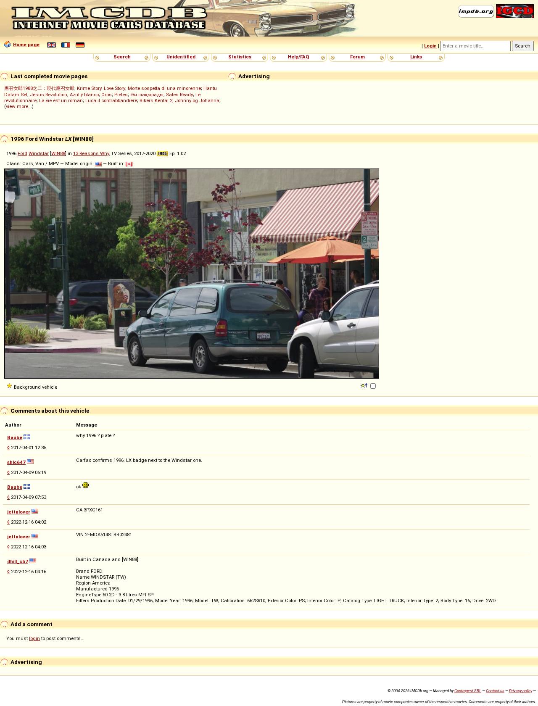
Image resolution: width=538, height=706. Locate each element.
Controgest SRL (467, 690)
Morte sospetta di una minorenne (164, 88)
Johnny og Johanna (197, 100)
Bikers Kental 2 (156, 100)
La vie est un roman (61, 100)
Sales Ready (179, 94)
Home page (26, 44)
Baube (14, 437)
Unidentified (180, 57)
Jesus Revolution (48, 94)
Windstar (39, 153)
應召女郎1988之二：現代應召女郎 (39, 88)
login (34, 638)
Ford (22, 153)
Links (416, 57)
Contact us (495, 690)
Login (430, 46)
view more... (19, 106)
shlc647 (16, 462)
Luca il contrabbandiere (111, 100)
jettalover (18, 512)
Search (122, 57)
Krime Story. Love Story (101, 88)
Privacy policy (520, 690)
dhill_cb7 (17, 561)
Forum (357, 57)
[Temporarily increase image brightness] (365, 385)
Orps (106, 94)
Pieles (121, 94)
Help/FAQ (298, 57)
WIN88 (58, 153)
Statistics (239, 57)
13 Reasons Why (91, 153)
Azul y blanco (84, 94)
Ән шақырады (147, 94)
